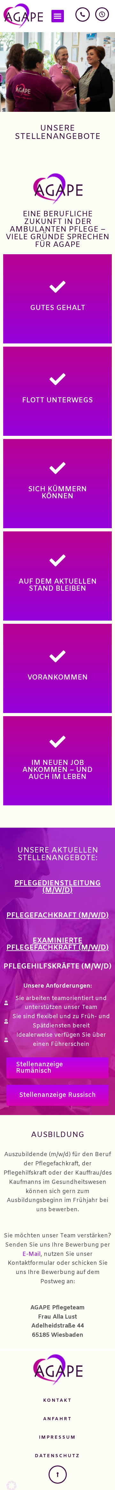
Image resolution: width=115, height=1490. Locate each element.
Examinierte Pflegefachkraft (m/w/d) (57, 944)
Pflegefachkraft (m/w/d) (57, 915)
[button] (57, 16)
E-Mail (31, 1254)
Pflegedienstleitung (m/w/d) (57, 887)
